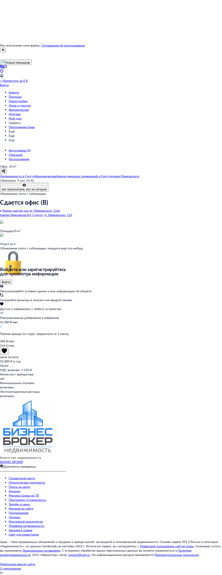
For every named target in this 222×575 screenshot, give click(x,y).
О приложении (10, 568)
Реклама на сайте (21, 508)
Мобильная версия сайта (17, 564)
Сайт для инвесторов (24, 534)
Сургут (37, 215)
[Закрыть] (3, 50)
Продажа (15, 97)
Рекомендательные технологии (177, 555)
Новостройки (18, 101)
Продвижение (18, 513)
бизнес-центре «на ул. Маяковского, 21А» (31, 210)
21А (69, 215)
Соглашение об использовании (63, 45)
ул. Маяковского (54, 215)
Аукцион (14, 491)
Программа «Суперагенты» (27, 500)
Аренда (14, 92)
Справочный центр (22, 478)
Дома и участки (20, 105)
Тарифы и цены (19, 504)
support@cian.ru (79, 555)
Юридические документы (27, 482)
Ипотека (15, 114)
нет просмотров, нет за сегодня (24, 189)
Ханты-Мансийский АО (15, 215)
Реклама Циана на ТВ (24, 495)
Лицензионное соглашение (41, 550)
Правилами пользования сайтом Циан (167, 546)
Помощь (15, 517)
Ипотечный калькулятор (26, 521)
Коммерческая (19, 110)
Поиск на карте (19, 487)
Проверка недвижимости (26, 526)
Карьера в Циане (20, 530)
